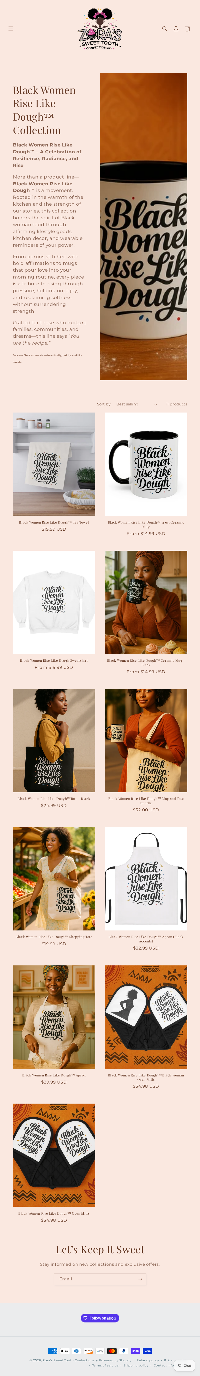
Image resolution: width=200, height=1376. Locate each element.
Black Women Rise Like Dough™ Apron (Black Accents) (146, 939)
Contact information (170, 1365)
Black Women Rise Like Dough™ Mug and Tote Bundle (146, 800)
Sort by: (104, 404)
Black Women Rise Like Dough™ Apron (54, 1075)
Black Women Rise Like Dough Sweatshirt (54, 660)
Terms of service (105, 1365)
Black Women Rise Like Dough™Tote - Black (54, 798)
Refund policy (148, 1360)
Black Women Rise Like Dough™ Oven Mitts (54, 1213)
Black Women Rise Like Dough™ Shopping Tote (54, 937)
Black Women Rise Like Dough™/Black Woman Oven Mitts (146, 1077)
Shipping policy (136, 1365)
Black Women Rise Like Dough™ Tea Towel (54, 522)
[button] (10, 28)
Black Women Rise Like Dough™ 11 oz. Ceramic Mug (146, 524)
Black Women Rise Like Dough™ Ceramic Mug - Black (146, 662)
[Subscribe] (140, 1279)
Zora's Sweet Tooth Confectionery (70, 1360)
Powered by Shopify (115, 1360)
